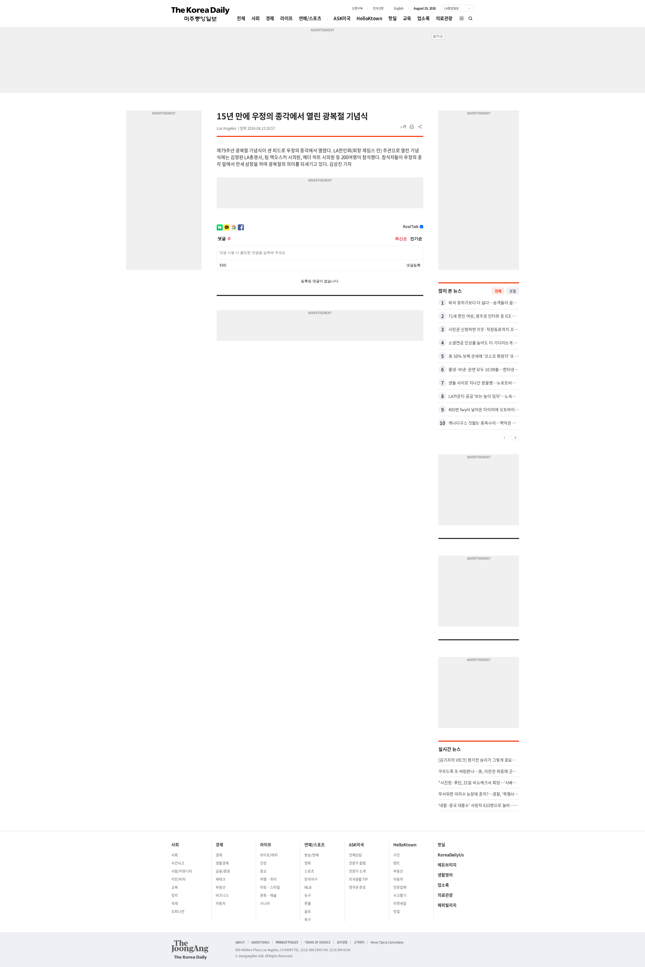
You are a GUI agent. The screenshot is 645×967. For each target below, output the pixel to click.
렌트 (396, 862)
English (398, 8)
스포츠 (309, 870)
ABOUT (240, 942)
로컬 (512, 290)
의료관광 (444, 18)
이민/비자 (178, 879)
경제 (270, 18)
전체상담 (355, 854)
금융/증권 (223, 870)
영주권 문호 (357, 887)
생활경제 (222, 862)
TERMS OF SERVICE (318, 942)
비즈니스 (222, 895)
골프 (307, 911)
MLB (307, 887)
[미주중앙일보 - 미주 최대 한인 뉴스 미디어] (200, 14)
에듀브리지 (447, 865)
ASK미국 (342, 18)
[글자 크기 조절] (403, 127)
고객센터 (359, 942)
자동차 (220, 903)
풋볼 (307, 903)
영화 (307, 862)
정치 (174, 895)
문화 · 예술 (268, 895)
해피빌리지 (447, 905)
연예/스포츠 (310, 18)
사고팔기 (399, 895)
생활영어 (445, 875)
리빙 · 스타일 (270, 887)
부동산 (220, 887)
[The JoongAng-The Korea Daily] (190, 949)
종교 (263, 870)
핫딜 (392, 18)
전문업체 (399, 887)
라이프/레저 (269, 854)
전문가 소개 (357, 870)
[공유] (420, 127)
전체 (241, 18)
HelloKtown (369, 18)
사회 (255, 18)
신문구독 (357, 8)
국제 (174, 903)
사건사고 (177, 862)
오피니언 (177, 911)
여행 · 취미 (268, 879)
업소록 (423, 18)
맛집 (396, 911)
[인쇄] (412, 127)
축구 (307, 919)
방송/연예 (311, 854)
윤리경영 (342, 942)
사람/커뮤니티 (181, 870)
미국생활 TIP (358, 879)
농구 (307, 895)
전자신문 (378, 8)
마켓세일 (399, 903)
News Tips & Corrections (387, 942)
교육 (407, 18)
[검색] (471, 18)
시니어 (265, 903)
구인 (396, 854)
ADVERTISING (260, 942)
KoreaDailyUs (451, 855)
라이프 (286, 18)
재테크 (220, 879)
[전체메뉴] (462, 18)
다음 (515, 438)
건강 (263, 862)
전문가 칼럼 (357, 862)
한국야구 (310, 879)
